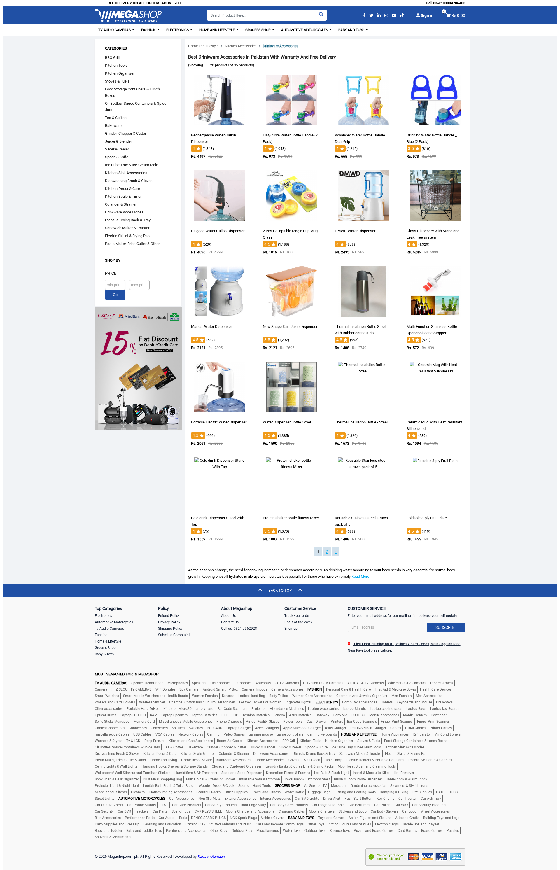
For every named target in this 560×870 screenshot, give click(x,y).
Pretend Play (195, 824)
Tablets (387, 702)
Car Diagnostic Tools (328, 805)
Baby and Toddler (108, 831)
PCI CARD (214, 728)
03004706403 (454, 3)
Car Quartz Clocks (109, 805)
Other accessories (109, 709)
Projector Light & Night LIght (117, 786)
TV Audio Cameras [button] (115, 30)
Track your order (297, 616)
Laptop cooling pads (386, 709)
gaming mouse (261, 734)
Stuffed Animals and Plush (230, 824)
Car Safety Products (221, 805)
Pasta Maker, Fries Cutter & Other (132, 243)
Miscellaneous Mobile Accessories (185, 722)
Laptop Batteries (204, 715)
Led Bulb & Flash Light (331, 773)
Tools (182, 818)
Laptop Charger (238, 728)
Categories (116, 48)
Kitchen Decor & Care (122, 188)
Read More (360, 576)
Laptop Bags (416, 709)
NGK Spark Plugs (243, 818)
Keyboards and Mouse (414, 702)
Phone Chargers (229, 722)
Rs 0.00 (458, 15)
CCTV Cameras (287, 683)
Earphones (243, 683)
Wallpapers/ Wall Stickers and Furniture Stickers (132, 773)
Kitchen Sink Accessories (126, 173)
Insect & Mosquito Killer (371, 773)
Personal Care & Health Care (348, 689)
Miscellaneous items (111, 792)
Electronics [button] (178, 30)
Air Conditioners (448, 734)
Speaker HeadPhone (147, 683)
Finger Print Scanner (397, 722)
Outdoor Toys (315, 831)
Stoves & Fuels (117, 81)
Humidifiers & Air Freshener (195, 773)
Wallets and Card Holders (115, 702)
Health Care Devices (436, 689)
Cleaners (138, 792)
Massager (338, 786)
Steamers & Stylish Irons (409, 786)
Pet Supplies (422, 792)
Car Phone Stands (141, 805)
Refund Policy (169, 616)
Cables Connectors (110, 728)
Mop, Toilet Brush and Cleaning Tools (367, 766)
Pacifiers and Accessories (186, 831)
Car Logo (409, 811)
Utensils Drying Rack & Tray (127, 220)
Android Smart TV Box (220, 689)
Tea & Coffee (116, 117)
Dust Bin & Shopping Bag (162, 779)
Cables (395, 728)
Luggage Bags (319, 792)
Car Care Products (186, 805)
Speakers (199, 683)
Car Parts (160, 811)
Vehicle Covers (272, 818)
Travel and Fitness (266, 792)
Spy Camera (189, 689)
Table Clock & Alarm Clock (406, 779)
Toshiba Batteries (256, 715)
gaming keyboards (322, 734)
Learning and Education (162, 824)
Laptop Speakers (174, 715)
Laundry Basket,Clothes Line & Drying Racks (299, 766)
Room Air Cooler (230, 741)
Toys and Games (331, 818)
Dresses (228, 696)
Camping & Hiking (394, 792)
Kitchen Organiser (119, 73)
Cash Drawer (317, 722)
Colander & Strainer (120, 204)
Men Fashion (401, 696)
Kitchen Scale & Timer (123, 196)
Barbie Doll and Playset (421, 824)
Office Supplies (236, 792)
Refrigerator (422, 734)
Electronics (103, 616)
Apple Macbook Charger (302, 728)
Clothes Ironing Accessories (170, 792)
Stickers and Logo (353, 811)
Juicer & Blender (118, 141)
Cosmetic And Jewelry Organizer (361, 696)
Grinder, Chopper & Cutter (125, 133)
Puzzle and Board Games (373, 831)
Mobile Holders (415, 715)
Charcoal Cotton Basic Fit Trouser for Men (202, 702)
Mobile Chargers (322, 811)
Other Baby (219, 831)
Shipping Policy (170, 628)
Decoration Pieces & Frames (288, 773)
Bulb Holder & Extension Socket (210, 779)
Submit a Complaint (174, 635)
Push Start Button (358, 799)
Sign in (426, 15)
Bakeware (113, 125)
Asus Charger (335, 728)
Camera (101, 689)
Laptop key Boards (444, 709)
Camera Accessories (287, 689)
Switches (196, 728)
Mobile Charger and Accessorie (250, 811)
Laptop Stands (354, 709)
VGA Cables (164, 734)
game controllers (290, 734)
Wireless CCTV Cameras (407, 683)
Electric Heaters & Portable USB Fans (375, 760)
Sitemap (291, 628)
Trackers (141, 811)
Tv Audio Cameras (109, 628)
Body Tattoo (278, 696)
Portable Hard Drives (143, 709)
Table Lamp (333, 760)
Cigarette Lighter (299, 702)
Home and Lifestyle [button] (217, 30)
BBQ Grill (112, 57)
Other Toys (316, 824)
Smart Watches (107, 696)
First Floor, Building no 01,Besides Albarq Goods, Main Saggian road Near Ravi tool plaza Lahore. (404, 647)
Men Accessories (429, 696)
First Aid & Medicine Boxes (395, 689)
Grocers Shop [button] (258, 30)
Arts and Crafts (407, 818)
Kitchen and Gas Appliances (191, 741)
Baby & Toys (104, 654)
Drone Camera (441, 683)
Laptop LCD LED (133, 715)
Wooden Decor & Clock (216, 786)
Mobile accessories (384, 715)
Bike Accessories (108, 818)
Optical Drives (105, 715)
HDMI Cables (415, 728)
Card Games (407, 831)
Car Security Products (429, 805)
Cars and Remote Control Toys (280, 824)
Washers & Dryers (108, 741)
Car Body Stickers (384, 811)
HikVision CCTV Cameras (323, 683)
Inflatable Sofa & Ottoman (259, 779)
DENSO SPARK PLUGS (208, 818)
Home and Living (163, 760)
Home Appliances (395, 734)
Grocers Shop (105, 648)
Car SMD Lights (307, 799)
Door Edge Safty (253, 805)
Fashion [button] (149, 30)
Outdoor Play (242, 831)
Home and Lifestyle (203, 46)
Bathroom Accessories (233, 760)
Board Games (431, 831)
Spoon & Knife (116, 157)
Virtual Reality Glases (262, 722)
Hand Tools (262, 786)
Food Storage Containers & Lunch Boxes (132, 92)
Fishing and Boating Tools (355, 792)
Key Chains (385, 799)
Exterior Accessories (240, 799)
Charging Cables (292, 811)
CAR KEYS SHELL (208, 811)
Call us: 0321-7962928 (239, 628)
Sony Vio (340, 715)
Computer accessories (359, 702)
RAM (153, 715)
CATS (440, 792)
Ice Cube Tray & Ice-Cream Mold (131, 165)
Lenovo (279, 715)
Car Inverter (407, 799)
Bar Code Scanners (232, 709)
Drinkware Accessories (124, 212)
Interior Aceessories (275, 799)
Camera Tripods (254, 689)
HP (235, 715)
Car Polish (382, 805)
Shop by (112, 260)
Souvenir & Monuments (113, 837)
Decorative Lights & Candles (430, 760)
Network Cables (190, 734)
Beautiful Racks (208, 792)
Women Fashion (205, 696)
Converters (159, 728)
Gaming (213, 734)
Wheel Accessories (435, 811)
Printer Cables (441, 728)
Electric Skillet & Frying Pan (127, 236)
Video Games (234, 734)
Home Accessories (269, 760)
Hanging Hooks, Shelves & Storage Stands (174, 766)
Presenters (444, 702)
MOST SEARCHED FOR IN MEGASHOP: (127, 674)
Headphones (220, 683)
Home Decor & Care (196, 760)
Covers (293, 760)
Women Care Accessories (312, 696)
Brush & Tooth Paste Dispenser (358, 779)
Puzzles (453, 831)
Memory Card (144, 722)
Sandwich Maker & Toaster (127, 228)
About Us (228, 616)
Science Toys (340, 831)
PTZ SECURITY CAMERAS (131, 689)
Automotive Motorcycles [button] (305, 30)
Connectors (138, 728)
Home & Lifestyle (108, 641)
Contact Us (230, 622)
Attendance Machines (287, 709)
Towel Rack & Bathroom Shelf (307, 779)
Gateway (322, 715)
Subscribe (446, 627)
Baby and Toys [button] (351, 30)
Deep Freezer (154, 741)
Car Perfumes (359, 805)
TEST (164, 805)
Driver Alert (331, 799)
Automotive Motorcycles (114, 622)
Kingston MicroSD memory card (188, 709)
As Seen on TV (315, 786)
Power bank (440, 715)
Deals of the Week (298, 622)
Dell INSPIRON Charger (368, 728)
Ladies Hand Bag (251, 696)
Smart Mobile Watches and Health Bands (155, 696)
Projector (258, 709)
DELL (225, 715)
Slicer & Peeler (117, 149)
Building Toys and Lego (441, 818)
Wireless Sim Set (152, 702)
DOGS (453, 792)
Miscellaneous (267, 831)
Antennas (263, 683)
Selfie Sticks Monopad (112, 722)
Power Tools (292, 722)
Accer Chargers (267, 728)
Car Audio (166, 818)
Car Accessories (181, 799)
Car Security (104, 811)
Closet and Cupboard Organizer (236, 766)
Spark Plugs (181, 811)
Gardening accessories (368, 786)
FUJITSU (358, 715)
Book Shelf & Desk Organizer (117, 779)
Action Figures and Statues (370, 818)
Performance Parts (140, 818)
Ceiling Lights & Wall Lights (116, 766)
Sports (243, 786)
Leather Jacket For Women (260, 702)
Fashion (101, 635)
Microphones (177, 683)
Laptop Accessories (323, 709)
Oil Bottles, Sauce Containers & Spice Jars (135, 106)
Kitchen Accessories (240, 46)
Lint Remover (404, 773)
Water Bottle (294, 792)
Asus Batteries (300, 715)
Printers (337, 722)
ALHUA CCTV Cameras (365, 683)
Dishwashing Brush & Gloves (129, 180)
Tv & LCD (133, 741)
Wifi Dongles (165, 689)
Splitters (178, 728)
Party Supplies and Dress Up (117, 824)
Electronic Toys (387, 824)
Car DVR (124, 811)
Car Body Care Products (289, 805)
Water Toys (291, 831)
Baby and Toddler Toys (144, 831)
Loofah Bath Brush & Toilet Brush (169, 786)
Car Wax (401, 805)
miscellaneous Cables (112, 734)
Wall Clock (311, 760)
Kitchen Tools (116, 65)
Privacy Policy (169, 622)
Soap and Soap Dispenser (241, 773)
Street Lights (104, 799)
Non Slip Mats (209, 799)
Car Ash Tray (431, 799)
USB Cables (142, 734)
